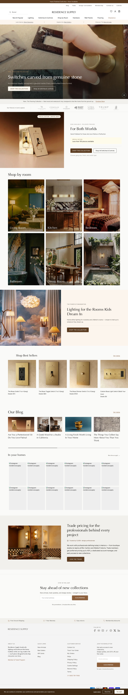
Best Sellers (41, 650)
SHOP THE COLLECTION (19, 89)
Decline (107, 692)
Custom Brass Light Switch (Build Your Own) (112, 393)
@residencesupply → (114, 455)
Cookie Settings (72, 665)
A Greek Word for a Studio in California (49, 436)
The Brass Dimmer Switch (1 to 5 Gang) (82, 391)
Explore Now (100, 101)
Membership (99, 5)
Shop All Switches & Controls (105, 150)
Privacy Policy (71, 662)
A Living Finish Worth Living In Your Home (78, 436)
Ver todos (116, 356)
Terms (69, 672)
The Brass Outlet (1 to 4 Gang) (18, 391)
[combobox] (18, 12)
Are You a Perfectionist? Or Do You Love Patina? (20, 436)
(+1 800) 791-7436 (73, 675)
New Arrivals (42, 647)
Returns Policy (72, 669)
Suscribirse (80, 598)
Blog (67, 5)
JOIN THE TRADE (76, 559)
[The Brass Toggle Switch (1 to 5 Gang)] (53, 374)
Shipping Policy (72, 659)
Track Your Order (73, 650)
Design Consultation (85, 5)
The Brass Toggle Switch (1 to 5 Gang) (51, 391)
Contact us (109, 5)
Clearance (112, 18)
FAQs (69, 656)
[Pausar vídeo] (124, 95)
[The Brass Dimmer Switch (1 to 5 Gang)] (84, 374)
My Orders (70, 653)
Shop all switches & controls (43, 89)
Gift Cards (41, 653)
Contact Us (71, 647)
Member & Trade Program (16, 660)
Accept (119, 692)
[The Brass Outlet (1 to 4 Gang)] (22, 374)
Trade (74, 5)
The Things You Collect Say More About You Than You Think (106, 438)
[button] (119, 11)
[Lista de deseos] (111, 11)
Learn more (97, 692)
